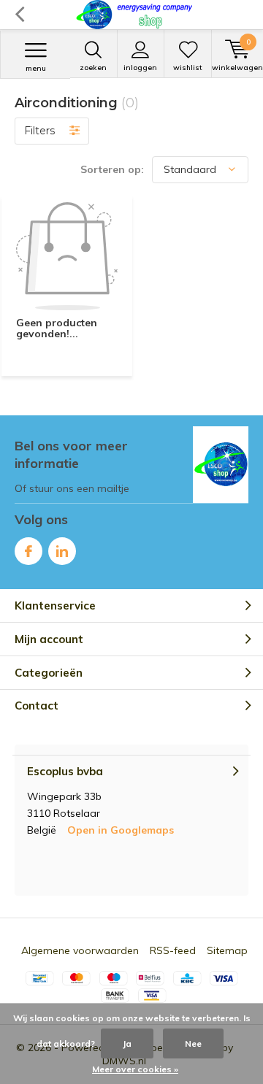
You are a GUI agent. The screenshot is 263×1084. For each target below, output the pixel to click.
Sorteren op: (112, 169)
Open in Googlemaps (120, 830)
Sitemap (227, 950)
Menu (36, 68)
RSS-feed (173, 950)
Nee (193, 1043)
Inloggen (140, 67)
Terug (19, 14)
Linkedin (62, 551)
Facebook (28, 551)
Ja (127, 1043)
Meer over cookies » (135, 1069)
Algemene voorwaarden (80, 950)
